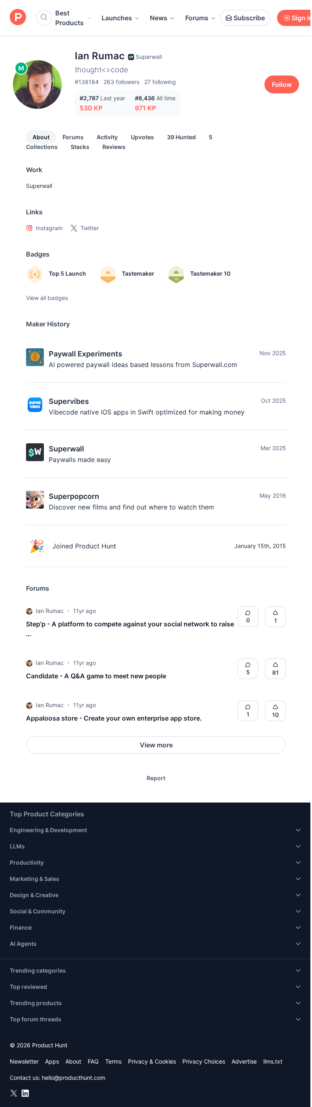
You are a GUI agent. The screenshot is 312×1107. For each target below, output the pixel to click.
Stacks (80, 146)
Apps (52, 1061)
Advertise (244, 1061)
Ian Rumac (50, 610)
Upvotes (142, 137)
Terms (113, 1061)
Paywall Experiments (85, 354)
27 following (160, 81)
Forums (196, 18)
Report (156, 778)
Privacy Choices (203, 1061)
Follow (282, 84)
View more (156, 745)
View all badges (47, 297)
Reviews (114, 146)
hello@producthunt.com (73, 1077)
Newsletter (24, 1061)
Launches (117, 18)
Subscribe (249, 18)
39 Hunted (181, 137)
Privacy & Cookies (152, 1061)
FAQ (93, 1061)
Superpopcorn (74, 496)
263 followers (121, 81)
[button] (29, 611)
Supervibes (69, 401)
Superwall (39, 185)
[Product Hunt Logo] (18, 17)
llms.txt (272, 1061)
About (41, 137)
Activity (107, 137)
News (158, 18)
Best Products (69, 18)
